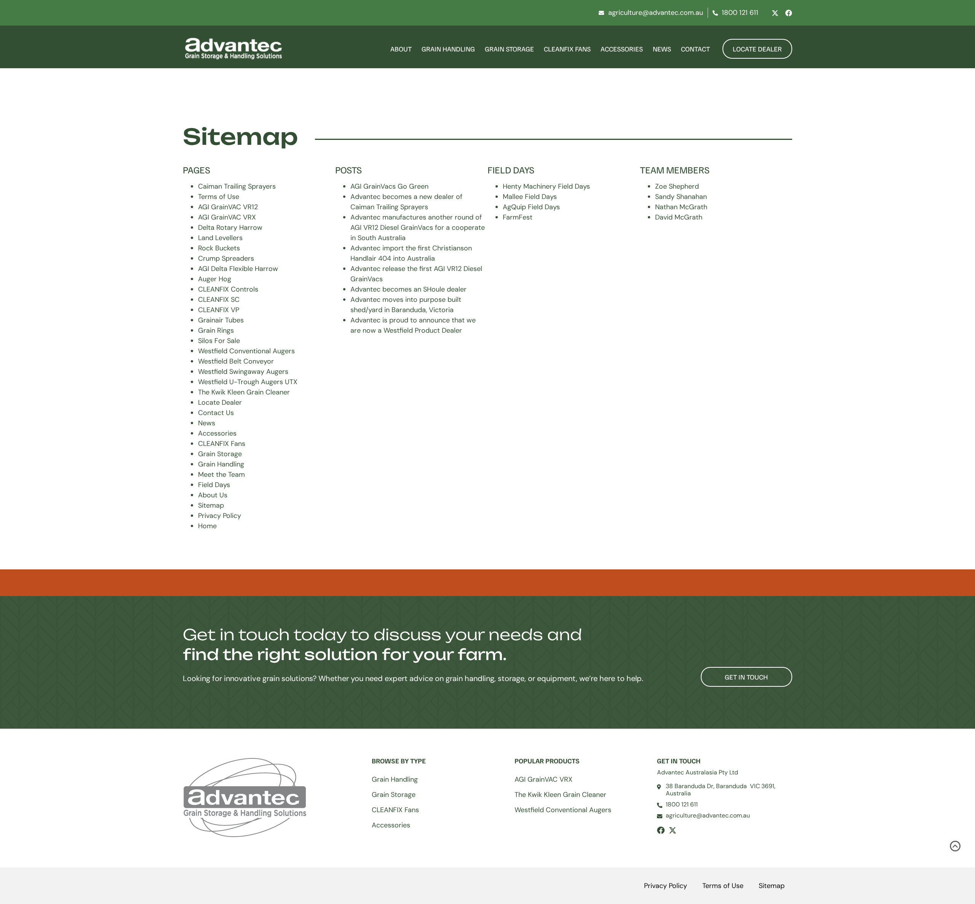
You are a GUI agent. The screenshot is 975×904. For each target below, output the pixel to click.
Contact (695, 49)
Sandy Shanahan (681, 196)
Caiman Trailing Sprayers (237, 186)
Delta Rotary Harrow (230, 227)
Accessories (622, 49)
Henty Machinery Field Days (546, 186)
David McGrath (678, 217)
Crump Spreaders (226, 258)
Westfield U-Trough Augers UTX (247, 381)
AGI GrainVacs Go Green (389, 186)
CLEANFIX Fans (567, 49)
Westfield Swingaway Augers (243, 371)
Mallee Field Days (530, 196)
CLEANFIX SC (219, 299)
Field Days (214, 484)
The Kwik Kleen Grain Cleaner (244, 392)
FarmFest (517, 217)
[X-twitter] (775, 13)
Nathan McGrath (681, 207)
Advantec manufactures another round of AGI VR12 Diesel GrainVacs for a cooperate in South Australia (417, 227)
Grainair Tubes (221, 320)
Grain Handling (448, 49)
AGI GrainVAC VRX (227, 217)
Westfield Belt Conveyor (236, 361)
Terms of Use (218, 196)
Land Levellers (220, 237)
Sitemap (211, 505)
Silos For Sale (219, 340)
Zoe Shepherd (677, 186)
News (662, 49)
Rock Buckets (219, 248)
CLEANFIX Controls (228, 289)
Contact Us (216, 412)
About (401, 49)
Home (207, 526)
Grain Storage (509, 49)
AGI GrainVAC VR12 (228, 207)
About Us (212, 495)
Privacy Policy (219, 515)
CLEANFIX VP (218, 309)
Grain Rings (216, 330)
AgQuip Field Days (531, 207)
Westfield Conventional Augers (246, 351)
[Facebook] (788, 13)
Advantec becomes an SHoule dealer (408, 289)
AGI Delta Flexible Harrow (238, 268)
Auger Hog (214, 279)
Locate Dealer (220, 402)
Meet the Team (221, 474)
